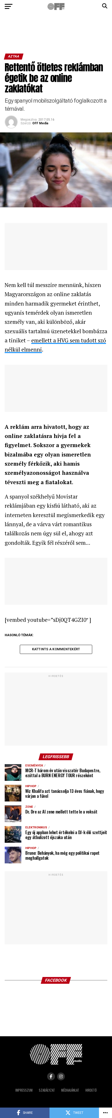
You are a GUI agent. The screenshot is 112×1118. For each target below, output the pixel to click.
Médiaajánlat (70, 1090)
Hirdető (91, 1090)
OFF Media (40, 123)
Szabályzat (47, 1090)
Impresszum (24, 1090)
